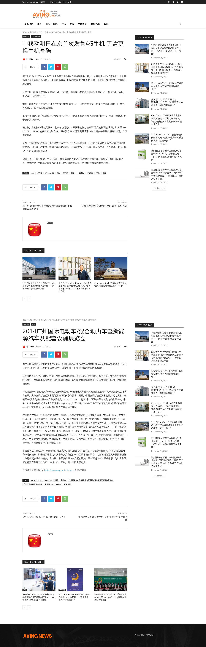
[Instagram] (169, 2)
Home (24, 32)
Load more (158, 188)
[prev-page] (24, 299)
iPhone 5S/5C (62, 173)
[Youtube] (182, 2)
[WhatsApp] (65, 67)
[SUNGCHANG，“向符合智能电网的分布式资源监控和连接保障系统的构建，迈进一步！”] (142, 138)
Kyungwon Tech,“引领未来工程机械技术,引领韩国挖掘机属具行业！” (167, 86)
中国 (72, 173)
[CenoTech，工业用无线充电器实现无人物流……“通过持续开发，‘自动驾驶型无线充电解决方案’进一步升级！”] (142, 119)
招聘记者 (150, 635)
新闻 (104, 173)
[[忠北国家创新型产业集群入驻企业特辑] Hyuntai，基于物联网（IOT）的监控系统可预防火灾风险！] (142, 154)
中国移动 (80, 173)
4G (32, 173)
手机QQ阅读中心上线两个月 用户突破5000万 (104, 205)
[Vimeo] (177, 2)
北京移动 (90, 173)
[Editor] (24, 59)
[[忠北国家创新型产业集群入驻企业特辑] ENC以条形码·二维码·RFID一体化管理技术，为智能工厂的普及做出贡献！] (142, 173)
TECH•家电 (43, 32)
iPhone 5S (49, 173)
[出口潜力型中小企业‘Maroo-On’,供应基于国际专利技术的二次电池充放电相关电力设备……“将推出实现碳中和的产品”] (75, 268)
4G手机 (39, 173)
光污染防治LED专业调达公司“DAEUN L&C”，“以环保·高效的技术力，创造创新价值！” (167, 102)
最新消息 (33, 32)
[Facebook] (165, 2)
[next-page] (29, 299)
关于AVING (139, 635)
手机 (98, 173)
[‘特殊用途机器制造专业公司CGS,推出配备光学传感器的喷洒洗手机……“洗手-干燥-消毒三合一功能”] (38, 268)
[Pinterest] (58, 67)
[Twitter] (173, 2)
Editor (31, 59)
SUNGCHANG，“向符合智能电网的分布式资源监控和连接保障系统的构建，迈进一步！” (167, 138)
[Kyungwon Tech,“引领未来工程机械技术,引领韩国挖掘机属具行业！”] (110, 268)
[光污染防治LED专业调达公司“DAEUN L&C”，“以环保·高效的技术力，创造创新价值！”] (142, 103)
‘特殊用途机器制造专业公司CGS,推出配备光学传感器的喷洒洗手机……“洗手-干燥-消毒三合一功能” (38, 286)
